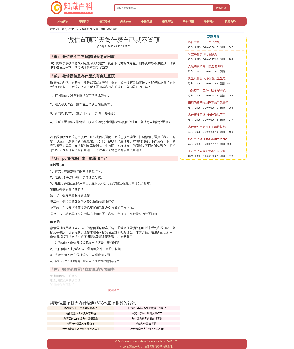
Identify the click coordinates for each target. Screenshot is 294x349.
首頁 (64, 29)
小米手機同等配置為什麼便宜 (207, 151)
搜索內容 (221, 8)
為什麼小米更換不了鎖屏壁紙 (207, 126)
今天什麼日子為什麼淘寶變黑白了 (81, 328)
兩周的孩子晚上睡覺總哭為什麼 (208, 102)
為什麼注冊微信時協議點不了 (80, 308)
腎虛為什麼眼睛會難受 (202, 54)
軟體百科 (230, 21)
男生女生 (125, 21)
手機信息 (146, 21)
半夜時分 (209, 21)
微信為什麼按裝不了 (147, 323)
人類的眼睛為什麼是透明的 (205, 66)
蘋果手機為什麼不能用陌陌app (207, 138)
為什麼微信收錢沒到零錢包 (80, 313)
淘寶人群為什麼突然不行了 (147, 313)
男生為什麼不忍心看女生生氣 (207, 78)
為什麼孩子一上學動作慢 (204, 42)
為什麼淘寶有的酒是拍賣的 (147, 318)
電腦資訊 (83, 21)
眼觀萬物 (167, 21)
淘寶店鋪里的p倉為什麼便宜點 (80, 318)
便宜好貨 (104, 21)
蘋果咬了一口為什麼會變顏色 (207, 90)
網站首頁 (63, 21)
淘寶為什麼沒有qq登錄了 (81, 323)
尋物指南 (188, 21)
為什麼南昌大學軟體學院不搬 (147, 328)
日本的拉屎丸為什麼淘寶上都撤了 (147, 308)
